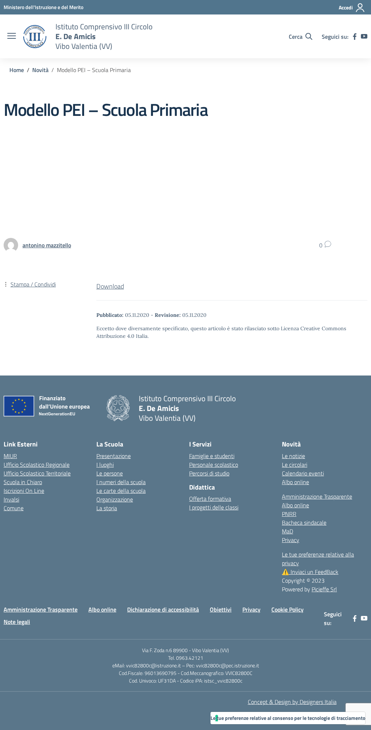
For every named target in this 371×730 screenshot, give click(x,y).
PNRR (289, 513)
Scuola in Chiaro (23, 482)
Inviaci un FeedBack (310, 571)
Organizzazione (114, 499)
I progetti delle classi (213, 507)
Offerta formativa (210, 498)
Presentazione (113, 456)
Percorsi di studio (209, 473)
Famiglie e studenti (211, 456)
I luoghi (105, 464)
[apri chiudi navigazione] (11, 36)
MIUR (10, 456)
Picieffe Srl (324, 589)
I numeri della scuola (121, 482)
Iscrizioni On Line (24, 490)
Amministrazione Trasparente (317, 496)
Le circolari (294, 464)
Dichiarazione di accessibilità (163, 609)
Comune (14, 508)
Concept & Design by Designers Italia (292, 701)
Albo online (295, 482)
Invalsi (11, 499)
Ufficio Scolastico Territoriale (37, 473)
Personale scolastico (213, 464)
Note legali (17, 621)
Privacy (290, 540)
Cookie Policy (287, 609)
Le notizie (293, 456)
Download (110, 286)
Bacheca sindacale (304, 522)
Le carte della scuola (121, 490)
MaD (287, 531)
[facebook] (354, 36)
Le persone (109, 473)
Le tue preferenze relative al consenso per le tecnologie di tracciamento (287, 718)
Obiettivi (221, 609)
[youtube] (364, 36)
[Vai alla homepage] (34, 37)
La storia (106, 508)
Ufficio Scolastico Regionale (37, 464)
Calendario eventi (303, 473)
